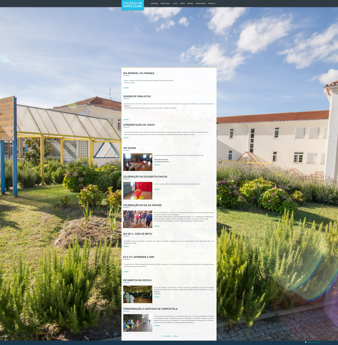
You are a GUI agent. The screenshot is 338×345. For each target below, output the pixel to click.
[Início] (132, 1)
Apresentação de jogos (139, 124)
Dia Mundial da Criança (138, 73)
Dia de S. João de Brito (137, 233)
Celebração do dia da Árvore (142, 205)
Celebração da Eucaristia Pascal (145, 176)
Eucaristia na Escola (137, 280)
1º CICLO (174, 3)
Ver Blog (157, 294)
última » (175, 336)
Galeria (182, 3)
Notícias (190, 3)
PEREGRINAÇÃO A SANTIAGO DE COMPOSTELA (150, 308)
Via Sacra (129, 148)
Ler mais (126, 88)
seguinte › (167, 336)
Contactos (211, 3)
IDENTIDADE (154, 3)
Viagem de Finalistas (137, 96)
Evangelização (200, 3)
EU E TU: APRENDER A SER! (138, 257)
